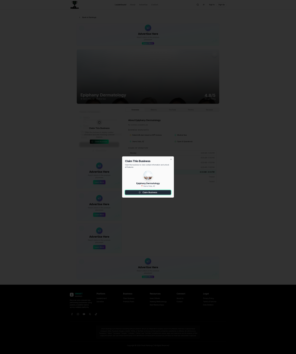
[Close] (171, 159)
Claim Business (149, 192)
